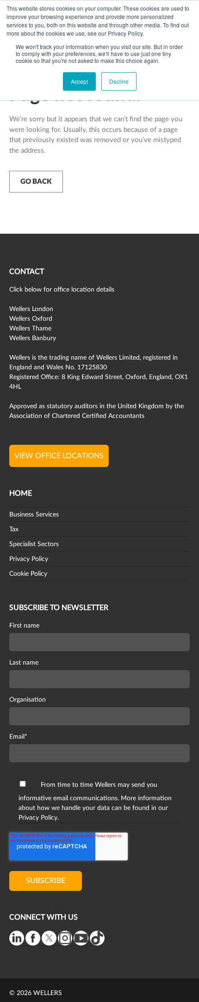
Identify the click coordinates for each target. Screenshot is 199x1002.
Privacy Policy (28, 559)
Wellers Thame (30, 328)
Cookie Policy (28, 574)
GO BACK (36, 181)
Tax (14, 529)
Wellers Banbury (32, 338)
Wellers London (31, 309)
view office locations (59, 456)
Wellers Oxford (30, 319)
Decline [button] (119, 81)
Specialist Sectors (34, 544)
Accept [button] (79, 81)
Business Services (34, 514)
